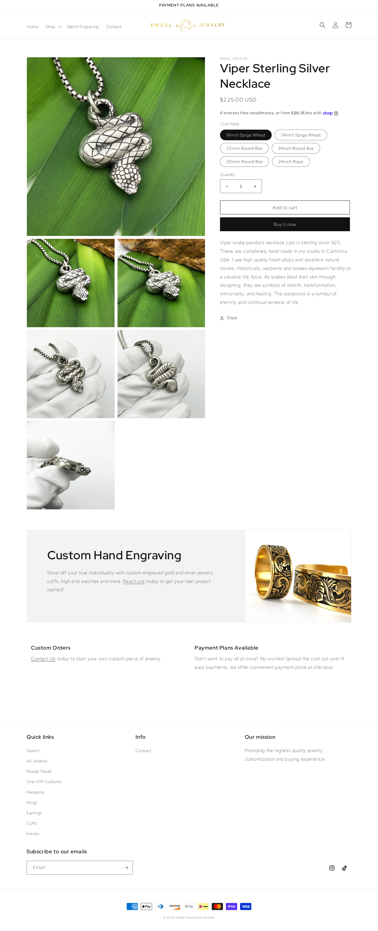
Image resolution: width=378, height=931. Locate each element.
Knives (33, 833)
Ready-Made (39, 771)
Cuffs (32, 823)
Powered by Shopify (200, 917)
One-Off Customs (44, 781)
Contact (143, 750)
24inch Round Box (296, 148)
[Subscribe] (126, 868)
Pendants (36, 792)
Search (33, 750)
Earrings (34, 813)
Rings (32, 802)
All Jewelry (37, 761)
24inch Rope (291, 161)
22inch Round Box (244, 148)
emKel (181, 917)
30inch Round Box (244, 161)
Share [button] (232, 317)
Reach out (133, 581)
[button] (52, 26)
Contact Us (43, 659)
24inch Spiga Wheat (301, 135)
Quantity (227, 174)
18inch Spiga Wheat (245, 135)
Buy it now (285, 225)
